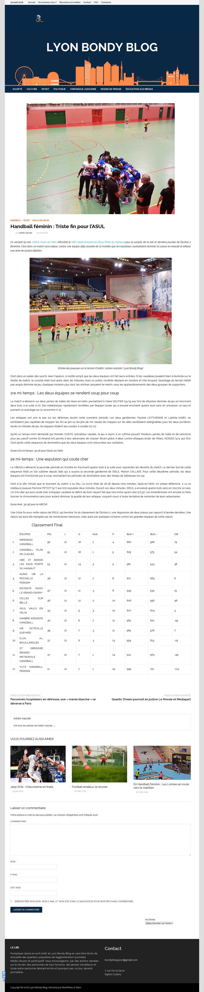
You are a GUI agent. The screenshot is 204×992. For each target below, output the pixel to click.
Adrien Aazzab (25, 233)
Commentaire (18, 821)
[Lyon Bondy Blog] (102, 58)
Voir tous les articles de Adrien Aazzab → (34, 725)
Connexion (106, 2)
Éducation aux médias (69, 2)
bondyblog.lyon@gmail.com (121, 959)
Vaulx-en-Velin (40, 220)
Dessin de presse (111, 89)
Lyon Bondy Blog (38, 987)
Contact (87, 2)
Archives (150, 919)
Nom (13, 862)
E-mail (14, 875)
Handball (15, 220)
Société (17, 89)
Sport (45, 89)
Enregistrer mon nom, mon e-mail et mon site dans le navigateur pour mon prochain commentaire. (74, 901)
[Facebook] (178, 2)
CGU (96, 2)
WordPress (67, 987)
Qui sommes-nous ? (47, 2)
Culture (32, 89)
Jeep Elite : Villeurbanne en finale (31, 787)
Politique (60, 89)
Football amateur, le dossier (90, 787)
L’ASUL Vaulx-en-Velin (44, 242)
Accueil (31, 2)
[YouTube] (181, 2)
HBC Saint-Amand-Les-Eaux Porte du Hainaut (97, 242)
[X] (185, 2)
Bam (78, 987)
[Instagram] (189, 2)
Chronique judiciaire (83, 89)
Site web (15, 888)
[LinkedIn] (192, 2)
